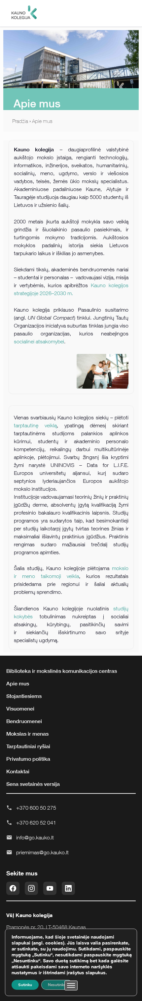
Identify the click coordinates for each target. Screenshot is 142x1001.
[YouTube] (49, 888)
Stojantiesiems (24, 696)
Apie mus (42, 121)
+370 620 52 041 (36, 823)
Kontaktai (17, 771)
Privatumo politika (28, 758)
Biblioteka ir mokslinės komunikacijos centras (61, 671)
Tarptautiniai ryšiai (28, 746)
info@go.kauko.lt (35, 837)
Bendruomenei (24, 721)
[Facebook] (12, 888)
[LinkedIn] (68, 888)
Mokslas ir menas (27, 733)
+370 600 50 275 (36, 808)
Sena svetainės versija (33, 784)
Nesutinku (57, 984)
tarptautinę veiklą (35, 425)
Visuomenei (20, 708)
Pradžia (20, 121)
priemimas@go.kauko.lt (42, 852)
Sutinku (25, 984)
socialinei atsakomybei (39, 341)
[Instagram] (31, 888)
